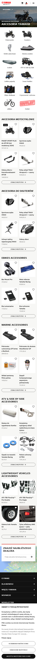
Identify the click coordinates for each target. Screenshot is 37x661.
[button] (33, 3)
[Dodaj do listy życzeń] (16, 124)
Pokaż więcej (6, 638)
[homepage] (6, 3)
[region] (18, 632)
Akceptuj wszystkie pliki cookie (18, 656)
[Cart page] (22, 3)
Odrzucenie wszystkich (18, 650)
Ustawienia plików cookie (18, 644)
